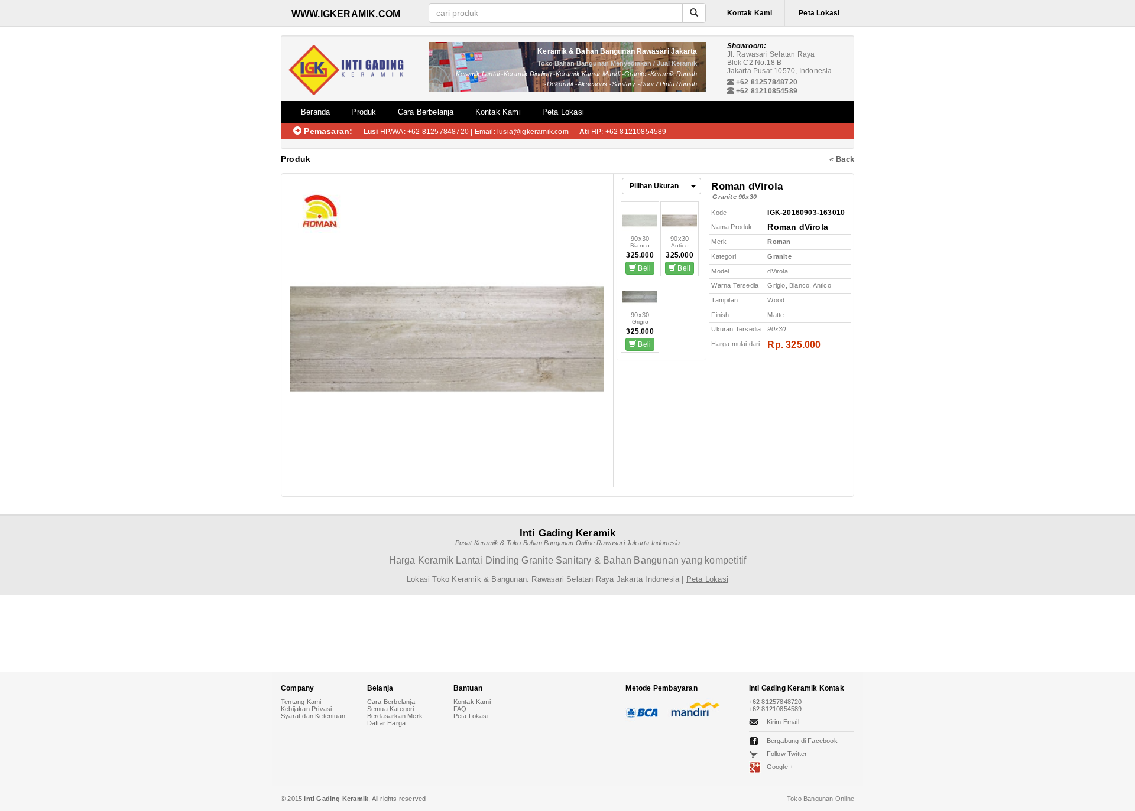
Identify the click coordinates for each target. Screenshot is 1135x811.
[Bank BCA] (643, 709)
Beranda (315, 112)
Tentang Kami (301, 701)
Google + (780, 766)
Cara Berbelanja (426, 112)
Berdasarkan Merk (395, 715)
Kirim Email (783, 721)
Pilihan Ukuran (654, 186)
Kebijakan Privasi (306, 708)
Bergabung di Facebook (802, 740)
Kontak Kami (749, 13)
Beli (643, 268)
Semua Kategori (390, 708)
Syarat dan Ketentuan (313, 715)
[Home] (346, 67)
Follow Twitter (787, 753)
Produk (363, 112)
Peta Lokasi (819, 13)
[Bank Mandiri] (693, 709)
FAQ (460, 708)
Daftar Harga (386, 723)
